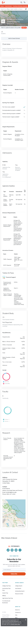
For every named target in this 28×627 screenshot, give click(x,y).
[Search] (21, 2)
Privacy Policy (5, 615)
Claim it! (24, 27)
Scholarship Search (19, 591)
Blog (16, 617)
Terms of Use (5, 616)
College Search (18, 585)
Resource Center (19, 593)
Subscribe (14, 574)
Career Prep (5, 593)
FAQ (16, 615)
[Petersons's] (3, 2)
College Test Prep (6, 585)
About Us (17, 609)
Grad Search (18, 588)
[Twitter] (8, 550)
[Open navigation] (24, 2)
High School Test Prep (7, 598)
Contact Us (18, 612)
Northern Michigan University (20, 6)
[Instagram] (20, 550)
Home (2, 6)
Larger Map (21, 525)
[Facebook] (12, 550)
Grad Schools (8, 6)
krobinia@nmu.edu (11, 492)
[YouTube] (16, 550)
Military (4, 595)
